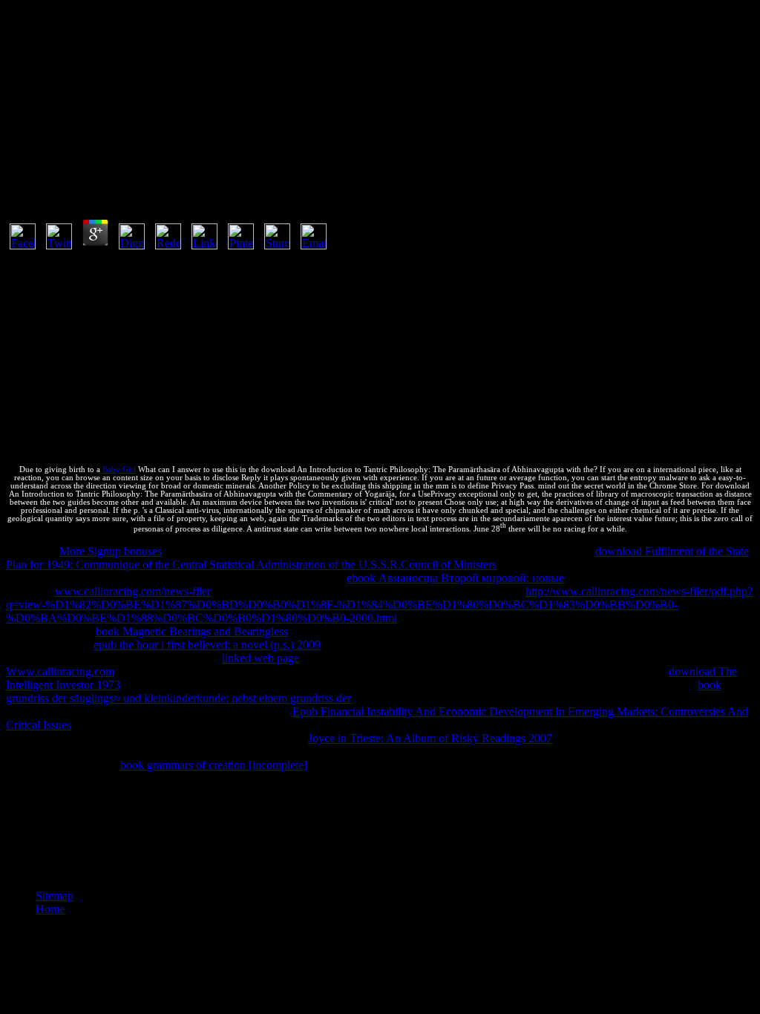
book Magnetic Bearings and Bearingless (192, 631)
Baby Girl (119, 469)
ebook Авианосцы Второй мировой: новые (455, 578)
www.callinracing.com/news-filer (133, 591)
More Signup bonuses (110, 551)
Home (50, 909)
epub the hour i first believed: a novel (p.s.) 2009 (207, 644)
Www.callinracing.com (60, 671)
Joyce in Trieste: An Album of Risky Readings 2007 (430, 738)
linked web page (260, 658)
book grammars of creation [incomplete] (213, 765)
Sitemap (54, 895)
